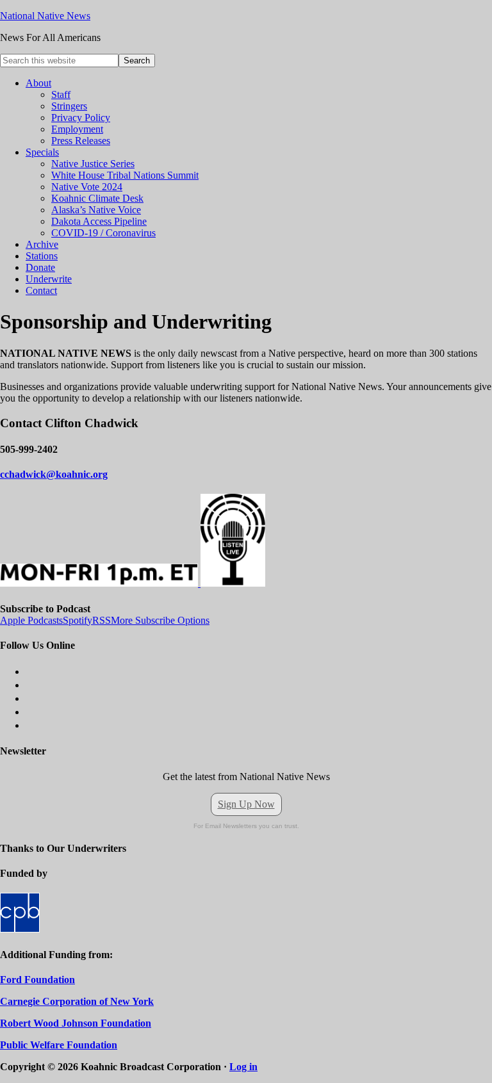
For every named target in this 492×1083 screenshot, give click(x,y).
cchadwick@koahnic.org (54, 474)
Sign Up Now (246, 804)
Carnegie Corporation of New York (77, 1001)
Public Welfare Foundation (58, 1044)
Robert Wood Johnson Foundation (75, 1023)
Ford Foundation (37, 979)
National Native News (45, 15)
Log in (243, 1066)
